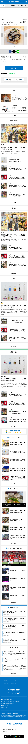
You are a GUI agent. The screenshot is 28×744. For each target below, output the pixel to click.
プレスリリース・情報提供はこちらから (10, 701)
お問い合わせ (5, 705)
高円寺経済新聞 (14, 2)
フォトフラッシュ (5, 19)
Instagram (18, 693)
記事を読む (14, 68)
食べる (8, 5)
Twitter (14, 693)
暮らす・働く (24, 5)
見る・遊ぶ (13, 5)
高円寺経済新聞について (7, 699)
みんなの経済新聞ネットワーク (14, 724)
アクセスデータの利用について (8, 703)
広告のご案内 (5, 707)
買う (18, 5)
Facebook (9, 693)
